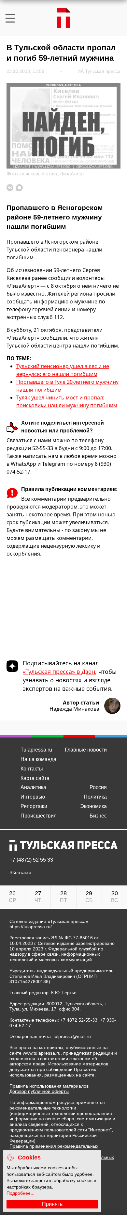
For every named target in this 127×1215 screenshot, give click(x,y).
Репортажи (34, 806)
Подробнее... (21, 1193)
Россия (98, 787)
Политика (95, 797)
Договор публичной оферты (39, 1091)
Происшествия (39, 815)
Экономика (93, 806)
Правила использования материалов (49, 1086)
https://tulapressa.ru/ (30, 926)
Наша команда (38, 759)
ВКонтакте (20, 872)
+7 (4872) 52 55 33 (31, 860)
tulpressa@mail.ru (72, 1036)
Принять (52, 1204)
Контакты (32, 768)
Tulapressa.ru (36, 750)
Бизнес (98, 815)
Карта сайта (35, 778)
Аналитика (33, 787)
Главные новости (86, 750)
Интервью (33, 797)
